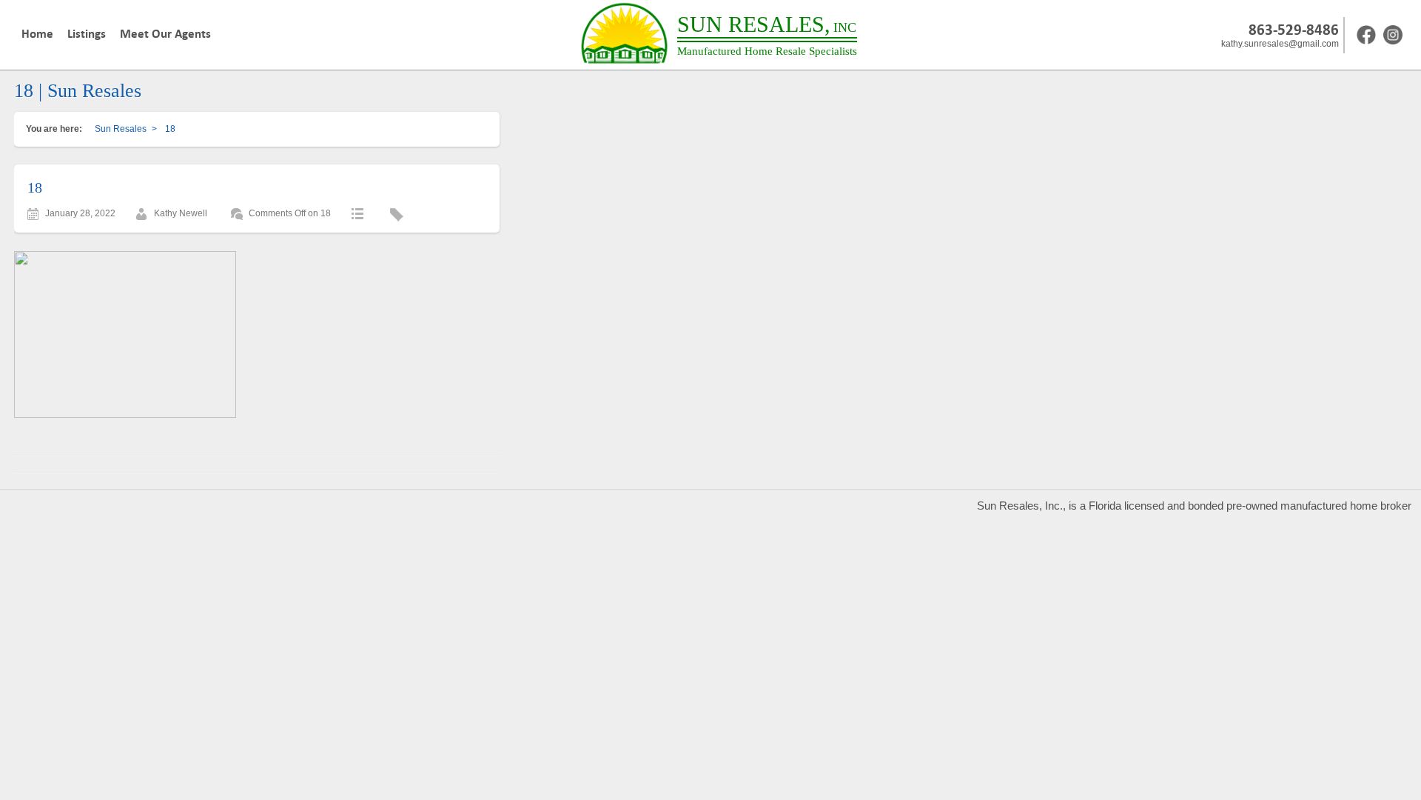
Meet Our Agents (165, 34)
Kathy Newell (180, 213)
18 (34, 187)
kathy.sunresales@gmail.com (1280, 44)
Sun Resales (121, 129)
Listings (86, 34)
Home (37, 34)
